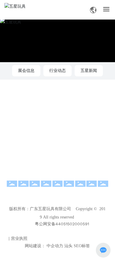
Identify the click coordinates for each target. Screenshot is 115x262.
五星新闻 (88, 70)
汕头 (68, 246)
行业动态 (57, 70)
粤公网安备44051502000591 (62, 223)
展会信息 (26, 70)
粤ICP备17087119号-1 (59, 231)
